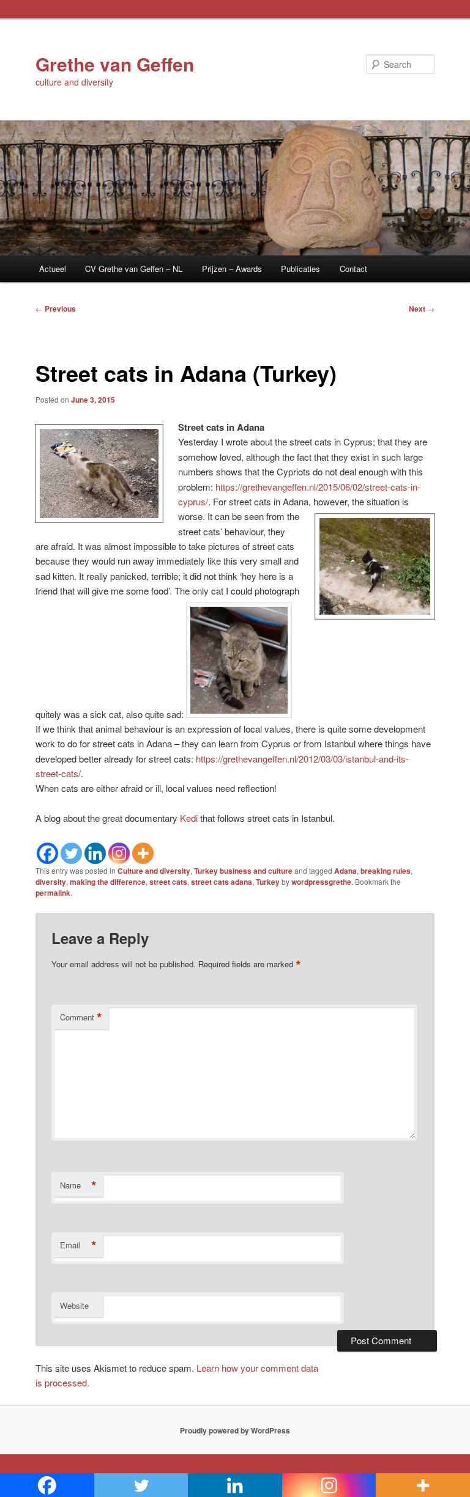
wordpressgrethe (321, 881)
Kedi (189, 817)
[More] (143, 853)
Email (78, 1245)
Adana (345, 870)
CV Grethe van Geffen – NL (133, 268)
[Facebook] (47, 853)
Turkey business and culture (243, 870)
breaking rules (385, 870)
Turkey (268, 881)
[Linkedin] (95, 853)
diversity (50, 881)
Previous (55, 308)
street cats (168, 881)
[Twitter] (71, 853)
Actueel (52, 268)
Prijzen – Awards (232, 268)
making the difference (108, 881)
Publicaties (300, 268)
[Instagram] (119, 853)
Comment (81, 1017)
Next (422, 308)
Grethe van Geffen (114, 64)
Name (78, 1185)
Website (74, 1305)
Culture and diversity (154, 870)
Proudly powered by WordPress (235, 1430)
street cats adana (221, 881)
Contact (353, 268)
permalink (52, 892)
